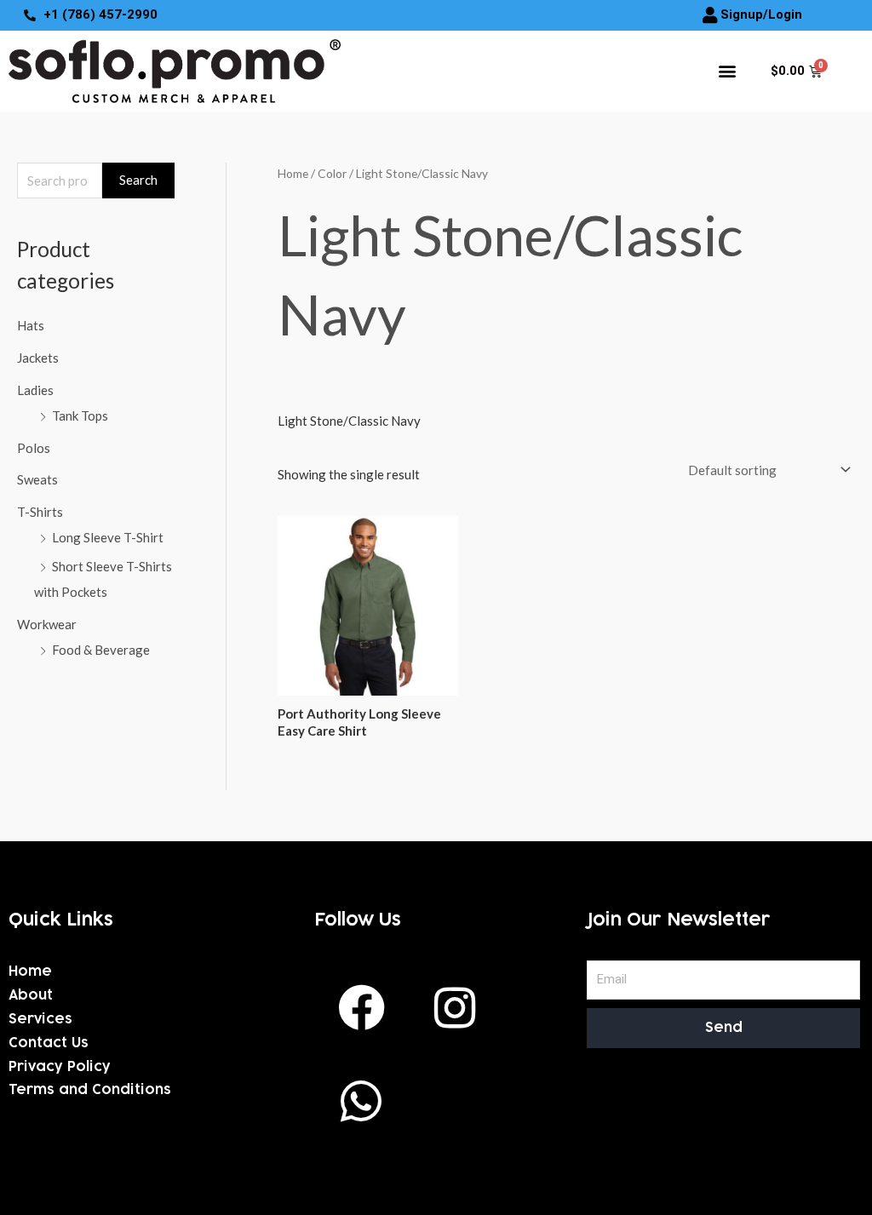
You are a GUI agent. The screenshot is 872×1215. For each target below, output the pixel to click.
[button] (727, 71)
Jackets (38, 357)
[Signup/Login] (710, 15)
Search (138, 179)
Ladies (35, 390)
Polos (33, 448)
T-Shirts (40, 511)
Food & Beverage (101, 649)
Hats (30, 325)
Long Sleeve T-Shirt (108, 537)
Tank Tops (80, 415)
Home (293, 173)
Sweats (37, 479)
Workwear (47, 624)
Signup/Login (761, 14)
